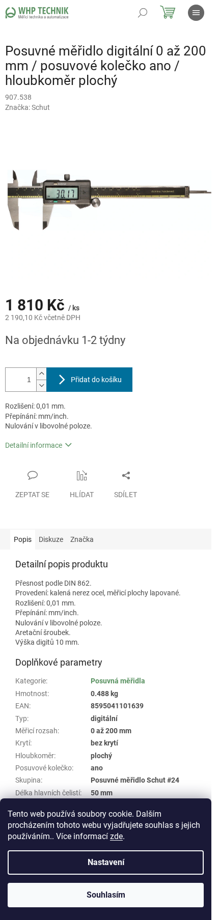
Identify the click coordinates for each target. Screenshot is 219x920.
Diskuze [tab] (51, 539)
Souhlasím (106, 895)
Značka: (27, 107)
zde (116, 836)
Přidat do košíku (96, 380)
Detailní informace (33, 445)
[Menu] (196, 13)
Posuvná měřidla (118, 681)
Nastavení (106, 862)
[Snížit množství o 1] (41, 385)
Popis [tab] (23, 539)
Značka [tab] (82, 539)
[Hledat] (142, 13)
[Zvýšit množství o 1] (41, 374)
